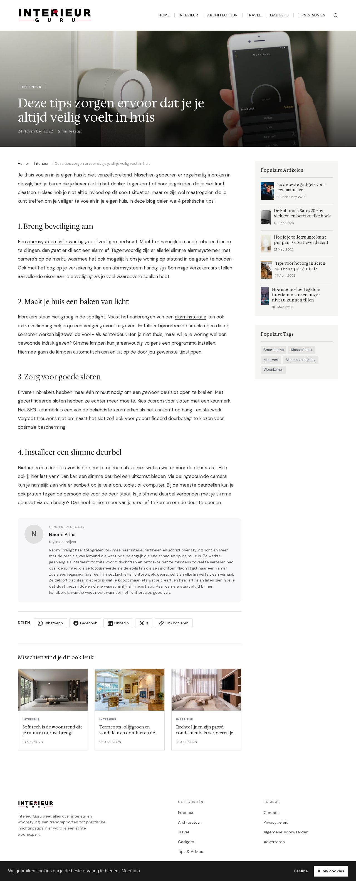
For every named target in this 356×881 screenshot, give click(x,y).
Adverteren (274, 841)
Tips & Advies (311, 15)
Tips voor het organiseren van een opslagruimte (300, 266)
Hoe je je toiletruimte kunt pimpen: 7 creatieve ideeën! (301, 240)
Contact (271, 812)
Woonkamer (273, 369)
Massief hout (301, 350)
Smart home (274, 350)
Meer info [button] (131, 870)
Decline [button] (301, 871)
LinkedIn (121, 623)
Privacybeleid (276, 822)
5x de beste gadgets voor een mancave (301, 187)
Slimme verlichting (301, 360)
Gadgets (279, 15)
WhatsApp (53, 623)
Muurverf (271, 360)
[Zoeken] (335, 15)
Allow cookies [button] (331, 871)
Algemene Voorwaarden (286, 832)
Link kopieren (177, 623)
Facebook (88, 623)
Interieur (188, 15)
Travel (254, 15)
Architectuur (222, 15)
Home (164, 15)
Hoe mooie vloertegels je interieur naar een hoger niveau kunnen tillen (296, 295)
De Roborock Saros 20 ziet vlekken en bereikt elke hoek (302, 213)
